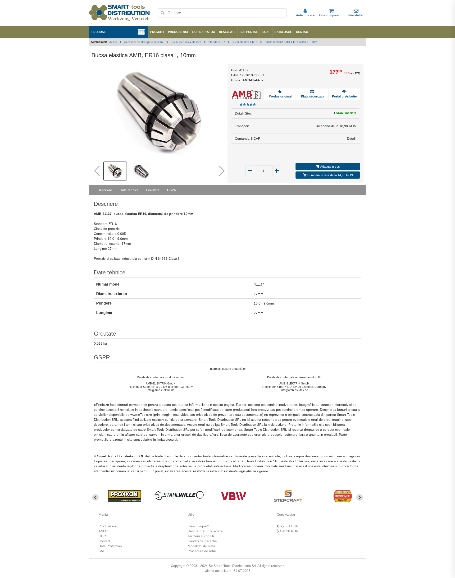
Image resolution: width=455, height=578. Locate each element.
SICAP (266, 32)
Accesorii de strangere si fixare (144, 42)
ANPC (103, 531)
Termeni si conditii (201, 536)
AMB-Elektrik (252, 80)
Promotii (157, 32)
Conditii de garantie (202, 541)
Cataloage (283, 32)
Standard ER (216, 42)
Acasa (113, 42)
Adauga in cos (329, 166)
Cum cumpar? (198, 526)
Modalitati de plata (201, 546)
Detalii (351, 138)
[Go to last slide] (95, 497)
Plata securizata (312, 96)
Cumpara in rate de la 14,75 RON (329, 175)
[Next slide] (359, 497)
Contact (303, 32)
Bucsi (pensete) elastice (186, 42)
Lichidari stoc (203, 32)
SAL (102, 551)
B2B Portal (249, 32)
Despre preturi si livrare (205, 531)
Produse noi (178, 32)
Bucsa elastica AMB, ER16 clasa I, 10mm (290, 42)
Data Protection (110, 546)
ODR (102, 536)
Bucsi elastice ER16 (245, 42)
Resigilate (227, 32)
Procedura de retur (202, 551)
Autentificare (305, 15)
